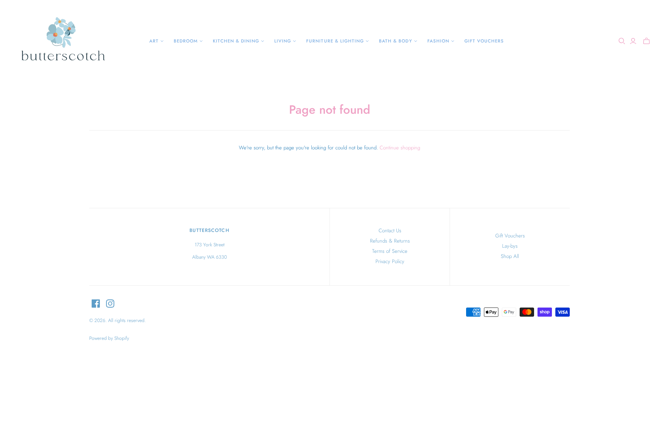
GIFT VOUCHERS (484, 41)
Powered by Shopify (109, 338)
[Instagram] (110, 303)
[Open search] (621, 41)
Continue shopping (400, 147)
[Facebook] (96, 303)
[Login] (633, 41)
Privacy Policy (389, 261)
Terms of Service (389, 251)
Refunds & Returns (390, 241)
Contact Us (390, 230)
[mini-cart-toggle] (646, 41)
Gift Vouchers (510, 235)
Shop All (510, 256)
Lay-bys (510, 246)
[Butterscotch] (62, 41)
